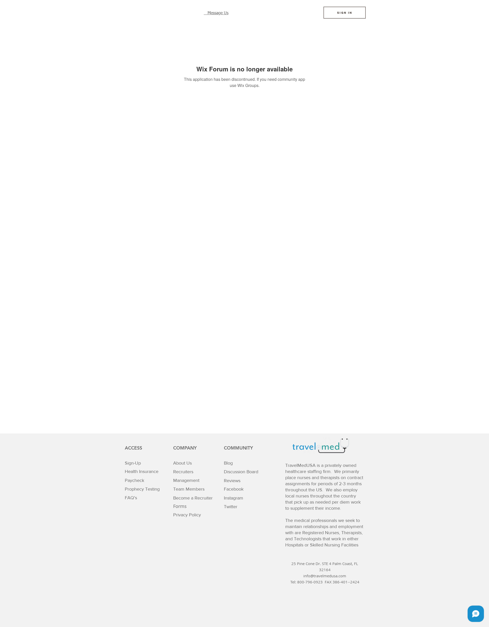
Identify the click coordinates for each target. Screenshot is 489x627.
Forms (180, 506)
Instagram (233, 498)
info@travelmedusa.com (324, 575)
